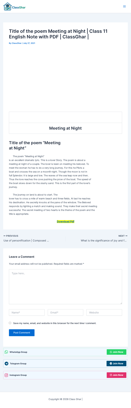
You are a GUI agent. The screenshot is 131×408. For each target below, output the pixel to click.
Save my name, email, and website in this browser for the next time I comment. (54, 323)
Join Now (118, 352)
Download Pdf (65, 221)
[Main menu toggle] (124, 6)
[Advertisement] (65, 71)
